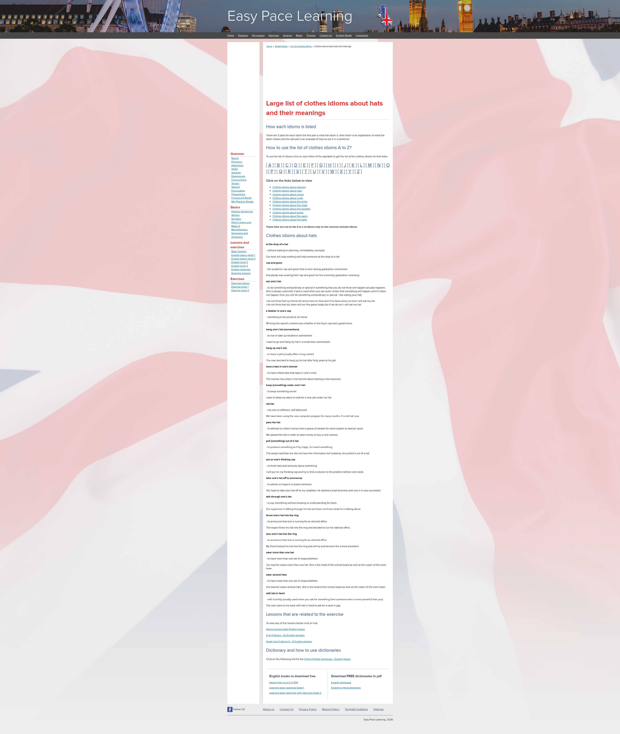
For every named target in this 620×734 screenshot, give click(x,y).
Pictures (311, 35)
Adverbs (236, 172)
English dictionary (341, 682)
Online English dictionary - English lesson (327, 659)
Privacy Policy (308, 709)
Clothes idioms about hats (287, 190)
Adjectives (237, 165)
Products (243, 35)
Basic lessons (238, 251)
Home (230, 35)
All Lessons (258, 35)
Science (287, 35)
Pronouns (236, 161)
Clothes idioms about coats (288, 198)
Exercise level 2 (240, 290)
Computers (362, 35)
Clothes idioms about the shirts (290, 201)
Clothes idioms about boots (288, 212)
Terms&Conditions (356, 709)
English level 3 (239, 262)
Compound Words (241, 198)
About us (268, 709)
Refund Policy (330, 709)
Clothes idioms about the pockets (291, 209)
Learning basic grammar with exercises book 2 (295, 693)
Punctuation (238, 190)
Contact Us (326, 35)
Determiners (238, 176)
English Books (344, 35)
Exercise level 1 (239, 287)
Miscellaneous (239, 229)
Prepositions (238, 194)
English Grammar (240, 269)
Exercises (274, 35)
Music (299, 35)
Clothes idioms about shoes (288, 194)
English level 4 (239, 266)
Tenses (235, 183)
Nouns (235, 158)
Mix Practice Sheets (242, 201)
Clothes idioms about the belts (290, 219)
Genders (236, 219)
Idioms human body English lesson (285, 629)
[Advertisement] (243, 93)
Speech (235, 187)
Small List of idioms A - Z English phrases (289, 641)
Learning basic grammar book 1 (286, 687)
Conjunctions (238, 180)
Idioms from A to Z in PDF (283, 682)
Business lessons (240, 273)
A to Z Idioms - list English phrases (285, 635)
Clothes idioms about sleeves (289, 187)
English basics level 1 (243, 255)
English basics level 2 (243, 258)
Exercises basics (240, 283)
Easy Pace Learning (289, 16)
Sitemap (378, 709)
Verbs (234, 169)
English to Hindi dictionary (346, 687)
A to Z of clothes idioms (301, 46)
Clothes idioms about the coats (290, 205)
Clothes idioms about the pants (290, 216)
